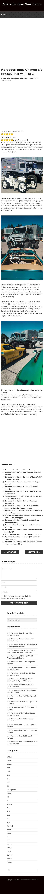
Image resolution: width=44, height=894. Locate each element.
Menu (5, 14)
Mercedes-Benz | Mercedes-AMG (15, 78)
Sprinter (10, 844)
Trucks (9, 851)
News (9, 830)
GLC (8, 815)
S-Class (9, 833)
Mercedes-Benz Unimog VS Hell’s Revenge (20, 470)
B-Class (9, 764)
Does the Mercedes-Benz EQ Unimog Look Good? (23, 534)
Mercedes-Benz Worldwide (22, 4)
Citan (9, 771)
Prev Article (10, 552)
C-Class (9, 768)
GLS (8, 822)
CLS (8, 786)
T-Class (9, 848)
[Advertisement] (22, 41)
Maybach (10, 826)
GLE (8, 819)
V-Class (9, 859)
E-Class (9, 793)
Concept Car (11, 790)
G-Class (9, 804)
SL (7, 837)
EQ (8, 797)
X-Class (9, 862)
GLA (8, 808)
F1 (7, 800)
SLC (8, 840)
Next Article (33, 552)
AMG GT (9, 760)
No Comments (6, 81)
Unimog (9, 855)
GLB (8, 811)
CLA (8, 775)
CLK (8, 782)
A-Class (9, 757)
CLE (8, 779)
